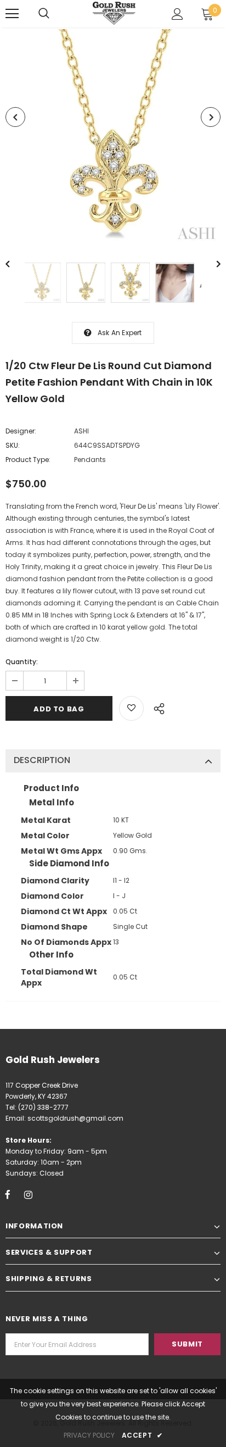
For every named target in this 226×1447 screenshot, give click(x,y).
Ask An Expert (120, 332)
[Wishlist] (131, 708)
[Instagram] (28, 1194)
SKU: (12, 445)
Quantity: (21, 661)
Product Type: (27, 459)
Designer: (20, 431)
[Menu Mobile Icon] (12, 13)
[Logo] (115, 13)
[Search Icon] (43, 13)
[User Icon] (177, 14)
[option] (113, 136)
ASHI (81, 431)
